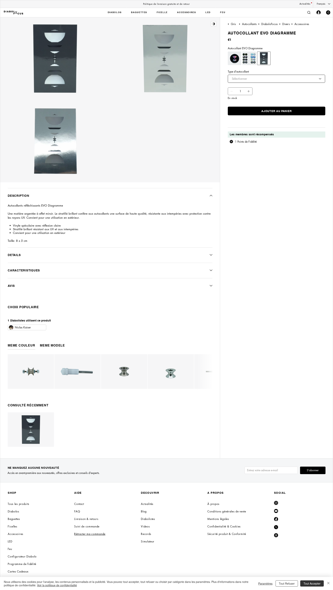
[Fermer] (328, 583)
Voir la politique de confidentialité (57, 585)
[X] (276, 527)
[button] (328, 12)
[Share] (213, 24)
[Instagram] (276, 503)
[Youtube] (276, 511)
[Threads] (276, 535)
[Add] (231, 91)
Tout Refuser (287, 583)
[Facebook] (276, 519)
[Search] (309, 12)
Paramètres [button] (265, 583)
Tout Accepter (312, 583)
